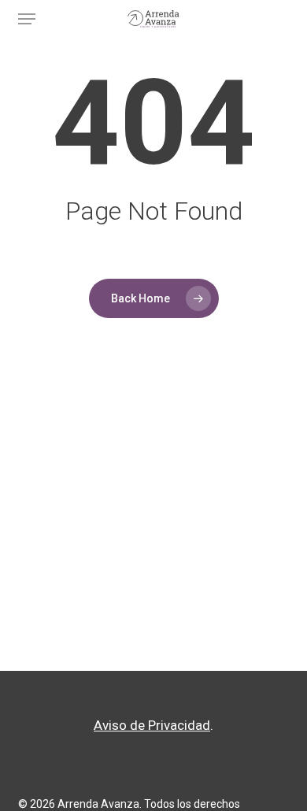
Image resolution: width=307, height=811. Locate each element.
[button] (26, 19)
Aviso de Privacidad (152, 725)
